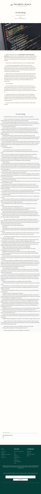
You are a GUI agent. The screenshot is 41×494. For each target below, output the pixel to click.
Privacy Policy (37, 482)
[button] (12, 4)
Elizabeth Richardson (8, 435)
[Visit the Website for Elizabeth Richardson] (3, 437)
